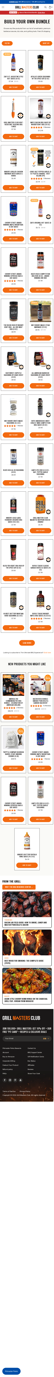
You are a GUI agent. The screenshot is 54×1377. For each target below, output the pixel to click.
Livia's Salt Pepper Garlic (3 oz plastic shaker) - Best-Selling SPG (40, 174)
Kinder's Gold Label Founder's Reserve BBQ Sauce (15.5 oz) (13, 520)
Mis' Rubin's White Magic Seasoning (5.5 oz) (13, 422)
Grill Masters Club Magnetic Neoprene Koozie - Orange (40, 520)
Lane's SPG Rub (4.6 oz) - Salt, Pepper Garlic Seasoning (40, 472)
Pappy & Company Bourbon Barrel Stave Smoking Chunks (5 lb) (13, 754)
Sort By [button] (46, 43)
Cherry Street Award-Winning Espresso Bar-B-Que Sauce (13, 276)
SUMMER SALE (13, 2)
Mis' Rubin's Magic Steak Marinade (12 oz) (40, 326)
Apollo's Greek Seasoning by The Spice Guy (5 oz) (40, 77)
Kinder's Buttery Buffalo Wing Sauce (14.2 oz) (27, 855)
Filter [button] (7, 43)
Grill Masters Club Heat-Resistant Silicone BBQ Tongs (13, 124)
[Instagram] (10, 1080)
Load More (27, 643)
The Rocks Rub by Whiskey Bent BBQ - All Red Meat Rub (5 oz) (13, 327)
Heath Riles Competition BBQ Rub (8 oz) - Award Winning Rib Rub (40, 276)
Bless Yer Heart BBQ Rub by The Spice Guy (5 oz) (13, 567)
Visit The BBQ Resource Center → (19, 887)
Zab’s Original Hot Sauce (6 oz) (40, 224)
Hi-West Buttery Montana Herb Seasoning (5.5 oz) (13, 614)
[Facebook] (5, 1080)
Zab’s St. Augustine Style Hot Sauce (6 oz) (13, 77)
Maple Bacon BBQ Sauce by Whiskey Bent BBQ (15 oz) (40, 123)
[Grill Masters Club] (27, 7)
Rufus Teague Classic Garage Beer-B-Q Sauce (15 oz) (41, 568)
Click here (47, 652)
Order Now (41, 12)
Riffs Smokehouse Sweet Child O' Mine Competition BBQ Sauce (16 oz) (40, 423)
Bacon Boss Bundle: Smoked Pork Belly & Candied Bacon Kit (40, 701)
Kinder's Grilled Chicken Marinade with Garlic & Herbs (13, 174)
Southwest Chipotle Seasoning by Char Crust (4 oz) (13, 375)
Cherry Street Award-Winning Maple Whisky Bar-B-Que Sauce (13, 225)
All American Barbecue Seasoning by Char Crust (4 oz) (40, 375)
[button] (3, 7)
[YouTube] (20, 1080)
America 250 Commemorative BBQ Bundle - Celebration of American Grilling (13, 702)
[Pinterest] (15, 1080)
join (45, 1038)
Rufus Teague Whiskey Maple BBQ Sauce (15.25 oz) (40, 614)
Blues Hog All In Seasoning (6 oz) (13, 471)
